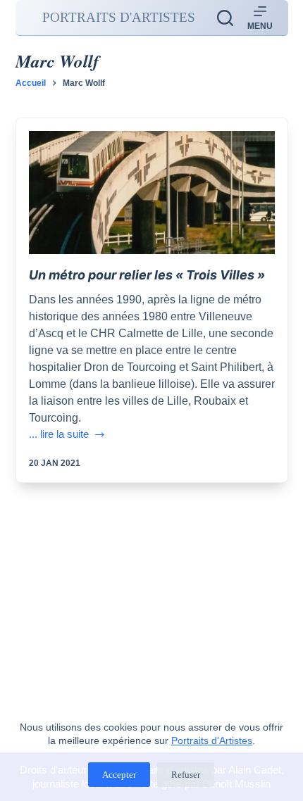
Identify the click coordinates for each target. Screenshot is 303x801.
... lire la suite (59, 435)
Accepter (119, 774)
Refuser (185, 774)
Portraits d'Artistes (211, 740)
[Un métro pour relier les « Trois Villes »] (152, 192)
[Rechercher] (225, 18)
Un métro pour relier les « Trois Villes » (147, 274)
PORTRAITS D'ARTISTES (118, 17)
